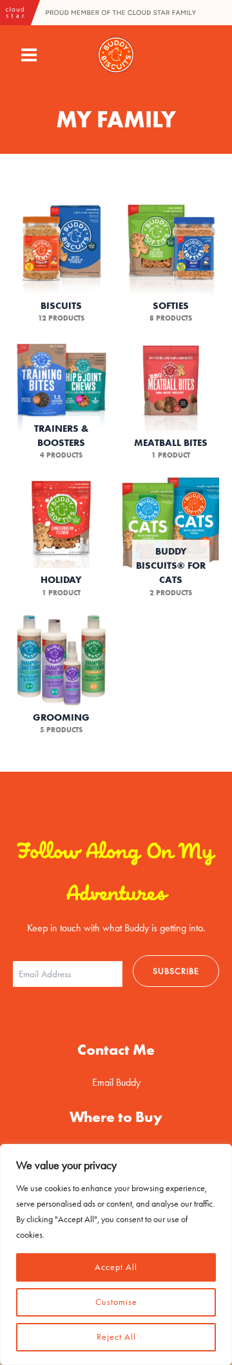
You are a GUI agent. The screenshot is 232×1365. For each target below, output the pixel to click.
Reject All (116, 1336)
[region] (116, 1254)
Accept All (116, 1267)
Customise (116, 1301)
